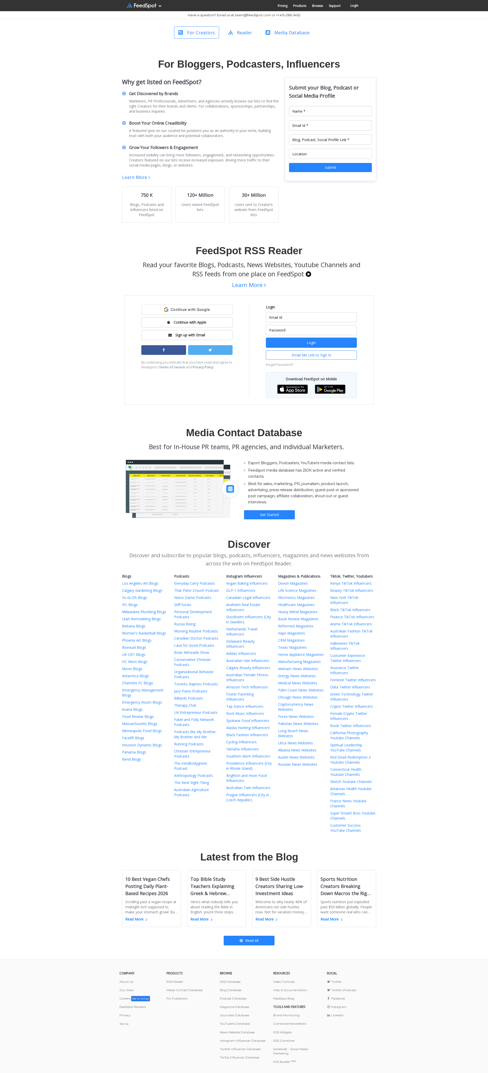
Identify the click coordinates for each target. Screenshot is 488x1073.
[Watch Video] (308, 273)
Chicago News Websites (298, 697)
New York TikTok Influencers (344, 600)
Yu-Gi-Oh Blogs (134, 597)
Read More (134, 919)
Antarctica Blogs (135, 675)
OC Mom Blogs (134, 661)
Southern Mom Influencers (248, 756)
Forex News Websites (296, 716)
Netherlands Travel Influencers (241, 632)
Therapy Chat (185, 705)
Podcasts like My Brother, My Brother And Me (195, 734)
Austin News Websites (296, 757)
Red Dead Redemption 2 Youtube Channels (350, 760)
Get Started (269, 514)
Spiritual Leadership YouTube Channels (346, 747)
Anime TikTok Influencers (351, 624)
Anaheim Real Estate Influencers (243, 607)
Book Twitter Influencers (350, 725)
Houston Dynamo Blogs (142, 745)
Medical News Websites (297, 683)
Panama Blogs (134, 752)
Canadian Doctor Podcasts (196, 638)
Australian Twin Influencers (248, 787)
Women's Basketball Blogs (144, 633)
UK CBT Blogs (133, 654)
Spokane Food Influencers (247, 720)
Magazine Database (234, 1007)
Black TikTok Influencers (350, 609)
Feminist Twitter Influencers (353, 679)
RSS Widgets (282, 1032)
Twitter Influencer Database (240, 1049)
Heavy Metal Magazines (297, 611)
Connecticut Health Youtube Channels (345, 772)
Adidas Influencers (241, 653)
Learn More (135, 177)
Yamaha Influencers (242, 749)
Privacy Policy (203, 367)
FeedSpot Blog (283, 998)
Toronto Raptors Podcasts (196, 684)
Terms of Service (172, 367)
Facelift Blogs (133, 737)
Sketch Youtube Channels (351, 781)
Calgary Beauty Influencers (248, 667)
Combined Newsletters (289, 1023)
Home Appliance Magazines (301, 654)
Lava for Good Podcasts (194, 645)
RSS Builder (284, 1062)
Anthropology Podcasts (193, 775)
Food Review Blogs (138, 716)
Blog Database (230, 990)
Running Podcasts (189, 744)
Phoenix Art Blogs (136, 640)
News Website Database (237, 1032)
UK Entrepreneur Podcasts (196, 712)
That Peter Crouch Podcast (196, 590)
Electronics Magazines (296, 597)
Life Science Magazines (297, 590)
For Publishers (176, 998)
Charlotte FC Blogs (137, 683)
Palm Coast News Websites (301, 690)
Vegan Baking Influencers (247, 583)
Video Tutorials (284, 982)
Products (299, 6)
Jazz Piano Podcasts (190, 691)
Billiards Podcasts (188, 698)
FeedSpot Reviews (132, 1007)
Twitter (336, 982)
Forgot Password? (279, 364)
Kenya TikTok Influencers (351, 583)
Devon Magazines (293, 583)
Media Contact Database (184, 990)
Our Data (126, 990)
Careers (134, 998)
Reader (244, 32)
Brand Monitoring (286, 1015)
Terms (123, 1024)
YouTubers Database (235, 1023)
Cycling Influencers (241, 741)
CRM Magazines (291, 640)
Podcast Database (233, 998)
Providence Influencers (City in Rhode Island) (249, 766)
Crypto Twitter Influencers (351, 706)
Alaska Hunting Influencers (248, 727)
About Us (126, 982)
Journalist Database (234, 1015)
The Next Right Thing (191, 782)
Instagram (338, 1007)
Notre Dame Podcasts (192, 597)
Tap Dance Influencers (244, 706)
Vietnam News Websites (298, 668)
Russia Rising (184, 624)
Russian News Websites (297, 764)
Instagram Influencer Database (242, 1040)
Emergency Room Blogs (142, 702)
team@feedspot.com (253, 15)
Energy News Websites (297, 675)
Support (335, 6)
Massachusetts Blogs (139, 723)
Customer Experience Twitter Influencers (347, 658)
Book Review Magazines (298, 618)
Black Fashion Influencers (247, 734)
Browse (317, 6)
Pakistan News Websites (298, 723)
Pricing (282, 6)
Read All (251, 940)
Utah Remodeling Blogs (141, 618)
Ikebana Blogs (133, 626)
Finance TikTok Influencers (352, 616)
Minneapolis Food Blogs (142, 730)
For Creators (201, 32)
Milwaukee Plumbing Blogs (144, 611)
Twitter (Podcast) (343, 990)
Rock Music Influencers (245, 713)
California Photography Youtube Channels (349, 735)
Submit (330, 167)
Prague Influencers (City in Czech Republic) (247, 797)
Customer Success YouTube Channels (345, 828)
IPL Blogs (130, 604)
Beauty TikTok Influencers (351, 590)
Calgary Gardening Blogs (142, 590)
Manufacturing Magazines (299, 661)
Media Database (292, 32)
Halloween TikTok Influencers (345, 646)
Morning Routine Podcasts (196, 631)
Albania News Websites (297, 750)
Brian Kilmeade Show (191, 652)
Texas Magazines (292, 647)
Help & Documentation (290, 990)
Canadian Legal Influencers (248, 597)
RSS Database (230, 982)
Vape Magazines (291, 633)
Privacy (125, 1015)
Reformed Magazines (295, 626)
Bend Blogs (131, 759)
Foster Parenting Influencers (240, 697)
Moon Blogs (132, 668)
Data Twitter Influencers (350, 687)
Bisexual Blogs (134, 647)
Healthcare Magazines (296, 604)
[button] (292, 389)
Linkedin (337, 1015)
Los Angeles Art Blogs (140, 583)
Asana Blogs (132, 709)
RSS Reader (174, 982)
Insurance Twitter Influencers (344, 670)
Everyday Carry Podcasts (194, 583)
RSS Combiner (284, 1040)
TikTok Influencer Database (239, 1057)
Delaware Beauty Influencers (240, 644)
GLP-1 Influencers (240, 590)
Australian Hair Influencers (247, 660)
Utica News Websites (295, 742)
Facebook (337, 998)
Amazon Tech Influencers (247, 687)
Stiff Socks (182, 604)
